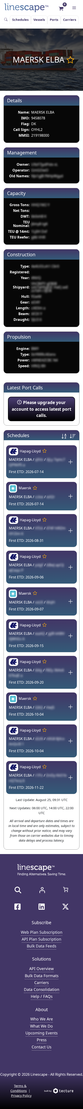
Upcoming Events (41, 1033)
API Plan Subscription (41, 939)
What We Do (41, 1026)
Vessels (39, 19)
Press (41, 1039)
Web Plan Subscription (41, 932)
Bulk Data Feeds (41, 946)
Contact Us (41, 1047)
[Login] (42, 890)
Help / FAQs (41, 996)
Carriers (69, 19)
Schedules (20, 19)
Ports (54, 19)
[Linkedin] (41, 906)
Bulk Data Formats (41, 975)
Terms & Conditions (18, 1088)
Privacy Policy (21, 1095)
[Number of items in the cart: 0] (65, 889)
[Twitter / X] (65, 906)
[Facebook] (17, 906)
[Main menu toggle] (74, 7)
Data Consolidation (41, 989)
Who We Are (41, 1019)
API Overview (41, 968)
